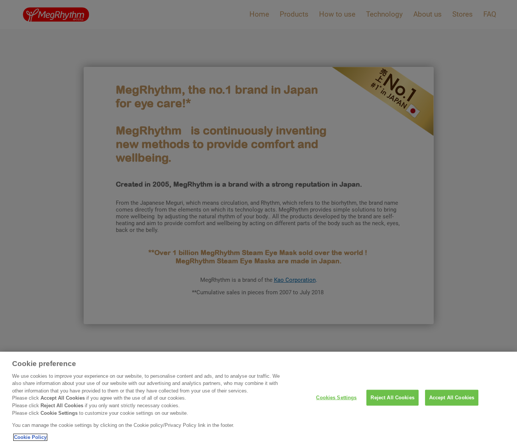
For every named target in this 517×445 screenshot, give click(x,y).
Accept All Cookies (451, 397)
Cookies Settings (336, 397)
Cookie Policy (30, 437)
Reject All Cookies (392, 397)
